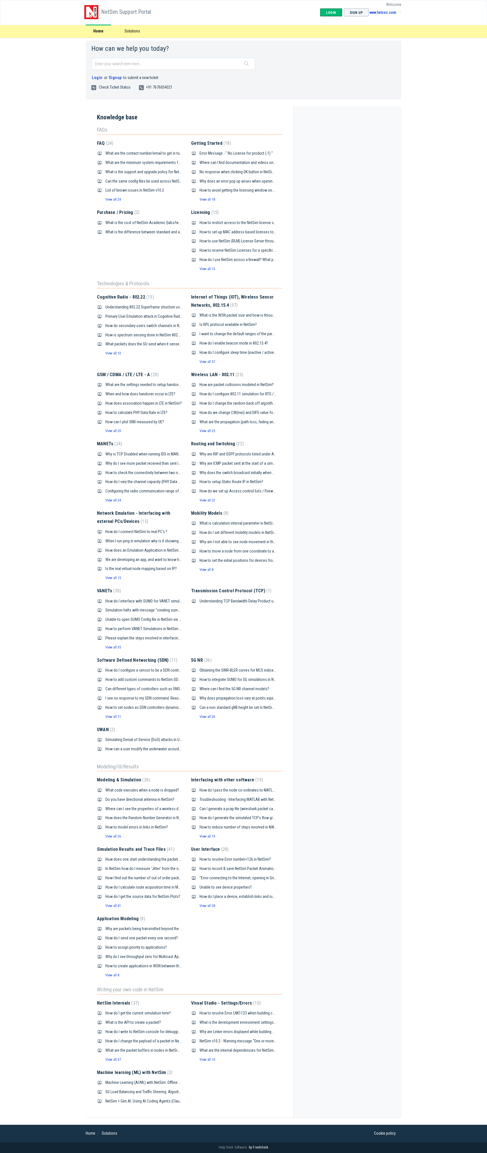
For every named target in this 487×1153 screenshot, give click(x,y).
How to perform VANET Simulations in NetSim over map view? (154, 628)
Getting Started (210, 143)
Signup (115, 77)
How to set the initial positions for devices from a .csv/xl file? (248, 560)
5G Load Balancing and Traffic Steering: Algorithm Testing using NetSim (161, 1092)
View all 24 (113, 199)
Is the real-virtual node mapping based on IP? (141, 568)
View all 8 (206, 569)
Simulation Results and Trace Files (135, 849)
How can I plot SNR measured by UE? (134, 422)
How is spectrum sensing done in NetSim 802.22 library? (150, 335)
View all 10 (207, 1059)
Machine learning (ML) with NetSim (134, 1072)
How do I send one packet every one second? (141, 938)
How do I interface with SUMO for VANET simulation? (147, 601)
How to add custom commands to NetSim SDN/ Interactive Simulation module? (168, 679)
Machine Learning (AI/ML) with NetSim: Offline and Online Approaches (160, 1082)
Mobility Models (209, 513)
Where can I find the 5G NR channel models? (234, 689)
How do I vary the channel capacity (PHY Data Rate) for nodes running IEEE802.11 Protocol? (178, 481)
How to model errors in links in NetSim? (136, 827)
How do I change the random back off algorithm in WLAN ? (246, 403)
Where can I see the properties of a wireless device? (147, 808)
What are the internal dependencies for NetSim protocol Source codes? (256, 1050)
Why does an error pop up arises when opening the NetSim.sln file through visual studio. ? (271, 181)
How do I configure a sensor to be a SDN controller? (146, 670)
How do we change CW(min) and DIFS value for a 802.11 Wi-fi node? (253, 412)
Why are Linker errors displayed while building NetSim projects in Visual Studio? (262, 1031)
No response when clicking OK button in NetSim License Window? (252, 172)
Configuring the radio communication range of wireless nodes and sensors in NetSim (173, 491)
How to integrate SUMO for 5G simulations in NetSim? (242, 679)
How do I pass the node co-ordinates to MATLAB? (239, 790)
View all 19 (207, 836)
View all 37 (113, 1059)
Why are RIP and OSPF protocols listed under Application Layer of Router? (258, 454)
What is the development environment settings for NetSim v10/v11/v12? (257, 1022)
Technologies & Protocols (123, 283)
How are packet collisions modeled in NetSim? (237, 384)
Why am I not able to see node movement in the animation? (247, 542)
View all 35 (113, 647)
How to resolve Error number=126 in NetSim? (235, 859)
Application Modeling (120, 918)
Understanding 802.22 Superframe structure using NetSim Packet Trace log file (167, 307)
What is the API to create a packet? (133, 1022)
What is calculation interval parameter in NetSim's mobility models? (253, 523)
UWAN (105, 729)
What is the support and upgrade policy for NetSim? (146, 172)
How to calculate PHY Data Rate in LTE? (136, 412)
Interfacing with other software (226, 779)
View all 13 (113, 353)
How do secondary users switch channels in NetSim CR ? (150, 325)
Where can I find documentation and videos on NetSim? (243, 162)
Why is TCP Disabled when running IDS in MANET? (144, 454)
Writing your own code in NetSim (130, 989)
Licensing (204, 212)
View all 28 (207, 906)
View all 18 (207, 199)
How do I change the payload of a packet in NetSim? (146, 1041)
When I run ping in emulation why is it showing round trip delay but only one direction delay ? (178, 541)
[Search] (246, 63)
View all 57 (207, 362)
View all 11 (113, 716)
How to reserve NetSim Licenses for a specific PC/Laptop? (246, 250)
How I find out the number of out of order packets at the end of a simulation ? (166, 878)
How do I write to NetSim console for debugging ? (145, 1031)
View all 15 (207, 269)
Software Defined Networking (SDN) (136, 660)
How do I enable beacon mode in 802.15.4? (234, 343)
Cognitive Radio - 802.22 (124, 297)
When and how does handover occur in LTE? (140, 394)
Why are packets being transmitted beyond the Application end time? (159, 928)
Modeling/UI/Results (118, 767)
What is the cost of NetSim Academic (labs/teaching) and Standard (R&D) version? (171, 222)
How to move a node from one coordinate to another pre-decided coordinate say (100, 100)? (273, 551)
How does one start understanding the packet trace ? (147, 859)
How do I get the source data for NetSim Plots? (142, 896)
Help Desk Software (233, 1147)
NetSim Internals (117, 1003)
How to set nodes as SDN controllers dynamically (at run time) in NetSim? (163, 707)
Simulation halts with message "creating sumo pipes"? (149, 610)
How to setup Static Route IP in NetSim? (231, 481)
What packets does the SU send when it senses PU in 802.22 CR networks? (165, 344)
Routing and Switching (216, 443)
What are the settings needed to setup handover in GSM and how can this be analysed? (174, 384)
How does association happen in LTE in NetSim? (143, 403)
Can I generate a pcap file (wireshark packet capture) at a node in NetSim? (258, 808)
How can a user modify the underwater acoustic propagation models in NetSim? (169, 749)
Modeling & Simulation (123, 779)
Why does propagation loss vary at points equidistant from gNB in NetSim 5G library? (266, 698)
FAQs (102, 130)
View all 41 (113, 906)
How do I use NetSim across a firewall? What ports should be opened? (255, 259)
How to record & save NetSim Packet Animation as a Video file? (250, 868)
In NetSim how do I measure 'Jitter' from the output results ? (153, 868)
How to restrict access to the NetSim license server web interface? (253, 222)
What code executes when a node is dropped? (142, 790)
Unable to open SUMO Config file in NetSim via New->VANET (152, 619)
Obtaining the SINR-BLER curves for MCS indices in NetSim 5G (248, 670)
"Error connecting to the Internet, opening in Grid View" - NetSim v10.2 (255, 878)
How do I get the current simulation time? (138, 1013)
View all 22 (207, 500)
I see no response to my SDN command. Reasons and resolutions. (158, 698)
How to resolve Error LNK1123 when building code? (240, 1013)
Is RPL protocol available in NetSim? (228, 324)
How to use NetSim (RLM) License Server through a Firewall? (247, 241)
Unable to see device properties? (226, 887)
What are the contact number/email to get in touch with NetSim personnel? (164, 153)
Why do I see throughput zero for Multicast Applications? (150, 956)
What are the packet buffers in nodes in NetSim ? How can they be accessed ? (167, 1050)
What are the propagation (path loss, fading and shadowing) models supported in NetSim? (271, 422)
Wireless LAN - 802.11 (216, 374)
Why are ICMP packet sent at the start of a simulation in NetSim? (251, 463)
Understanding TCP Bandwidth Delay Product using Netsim (246, 601)
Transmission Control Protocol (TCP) (230, 590)
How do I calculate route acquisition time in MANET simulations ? (157, 887)
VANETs (108, 590)
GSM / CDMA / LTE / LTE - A (127, 374)
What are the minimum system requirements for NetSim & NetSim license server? (169, 162)
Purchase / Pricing (117, 212)
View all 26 (113, 836)
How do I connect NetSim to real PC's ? (136, 531)
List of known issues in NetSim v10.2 (134, 190)
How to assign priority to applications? (136, 947)
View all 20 (113, 431)
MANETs (109, 443)
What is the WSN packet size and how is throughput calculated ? (251, 315)
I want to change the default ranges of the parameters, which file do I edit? (258, 334)
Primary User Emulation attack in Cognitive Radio (144, 316)
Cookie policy (385, 1133)
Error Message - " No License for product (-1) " (236, 153)
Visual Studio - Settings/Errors (225, 1003)
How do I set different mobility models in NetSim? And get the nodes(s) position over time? (272, 532)
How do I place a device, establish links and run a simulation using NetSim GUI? (262, 896)
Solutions (132, 31)
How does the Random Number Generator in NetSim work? (151, 818)
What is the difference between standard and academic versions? (157, 232)
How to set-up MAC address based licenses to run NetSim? (247, 232)
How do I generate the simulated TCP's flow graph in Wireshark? (250, 818)
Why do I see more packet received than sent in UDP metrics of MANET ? (162, 463)
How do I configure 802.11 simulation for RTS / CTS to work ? (248, 394)
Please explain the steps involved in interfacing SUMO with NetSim (158, 638)
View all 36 (207, 716)
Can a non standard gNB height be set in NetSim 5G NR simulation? (252, 707)
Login (97, 77)
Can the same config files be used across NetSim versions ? (153, 181)
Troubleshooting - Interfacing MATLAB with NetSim (240, 799)
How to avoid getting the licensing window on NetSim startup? (249, 190)
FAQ (104, 143)
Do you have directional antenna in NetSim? (139, 799)
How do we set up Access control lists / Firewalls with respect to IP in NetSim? (262, 491)
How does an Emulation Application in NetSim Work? (147, 550)
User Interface (209, 849)
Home (98, 31)
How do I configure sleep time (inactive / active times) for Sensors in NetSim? (261, 352)
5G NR (200, 660)
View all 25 (207, 431)
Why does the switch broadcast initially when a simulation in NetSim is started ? (263, 472)
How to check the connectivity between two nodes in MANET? (154, 472)
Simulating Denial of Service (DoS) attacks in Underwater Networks (158, 739)
